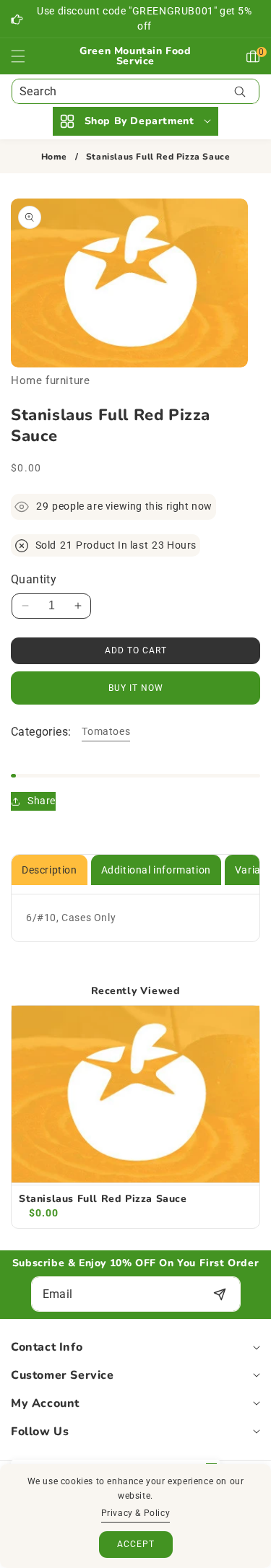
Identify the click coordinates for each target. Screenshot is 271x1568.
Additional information (156, 870)
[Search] (239, 91)
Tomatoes (106, 731)
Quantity (33, 579)
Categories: (41, 732)
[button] (27, 56)
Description (49, 870)
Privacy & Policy (136, 1513)
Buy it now (135, 688)
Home (54, 157)
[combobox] (135, 91)
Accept (136, 1544)
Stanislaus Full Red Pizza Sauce (103, 1199)
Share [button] (41, 800)
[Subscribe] (220, 1294)
